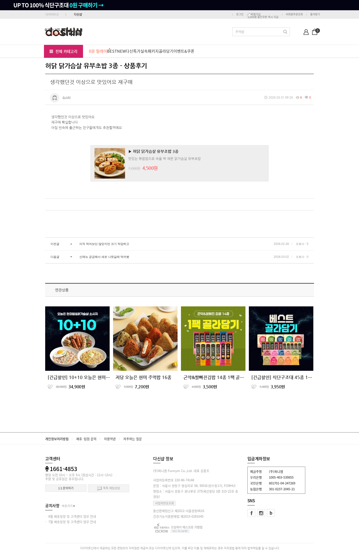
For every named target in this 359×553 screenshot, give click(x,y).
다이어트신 (52, 14)
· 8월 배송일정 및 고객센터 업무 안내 (70, 516)
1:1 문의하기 (66, 488)
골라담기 (166, 51)
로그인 (239, 14)
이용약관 (110, 438)
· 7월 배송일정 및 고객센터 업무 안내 (70, 521)
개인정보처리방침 (57, 438)
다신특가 (133, 51)
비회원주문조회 (294, 14)
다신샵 (78, 14)
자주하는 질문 (132, 438)
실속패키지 (149, 51)
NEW (121, 51)
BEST (112, 51)
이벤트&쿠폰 (183, 51)
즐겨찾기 (315, 14)
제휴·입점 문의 (86, 438)
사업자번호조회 (164, 503)
